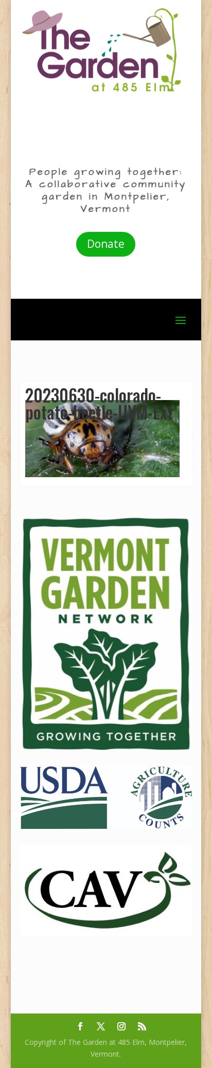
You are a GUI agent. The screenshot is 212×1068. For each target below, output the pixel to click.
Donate (106, 244)
